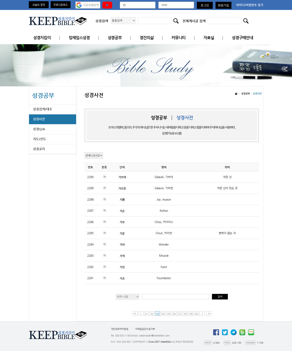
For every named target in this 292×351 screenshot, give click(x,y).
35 (168, 313)
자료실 (208, 37)
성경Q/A (39, 129)
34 (163, 313)
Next (202, 313)
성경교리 (39, 149)
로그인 (205, 5)
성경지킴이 (42, 37)
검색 (220, 296)
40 (196, 313)
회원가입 (223, 5)
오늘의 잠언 (38, 4)
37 (179, 313)
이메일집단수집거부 (145, 329)
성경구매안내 (242, 37)
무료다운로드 (60, 4)
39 (190, 313)
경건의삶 (147, 37)
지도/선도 (39, 139)
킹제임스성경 (79, 37)
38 (185, 313)
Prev (140, 313)
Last (209, 313)
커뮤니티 (178, 37)
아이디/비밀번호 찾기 (249, 5)
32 (152, 313)
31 (146, 313)
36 (174, 313)
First (135, 313)
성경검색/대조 (42, 109)
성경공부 (115, 37)
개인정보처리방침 (119, 329)
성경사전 (39, 119)
